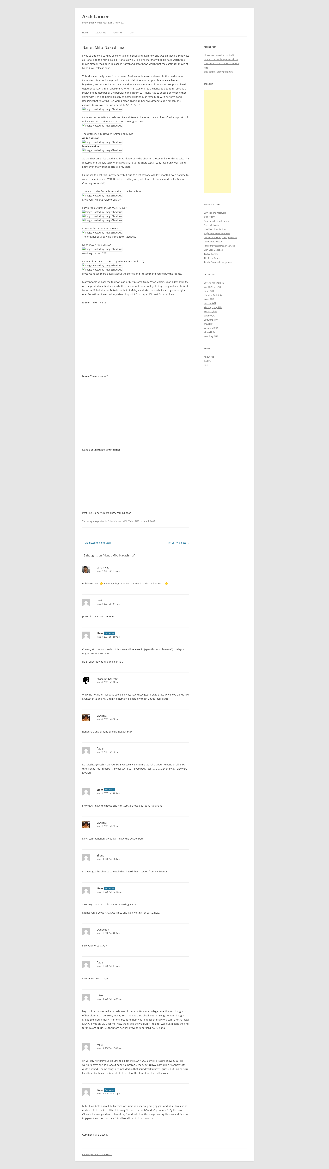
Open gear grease (213, 241)
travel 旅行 (209, 323)
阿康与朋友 (209, 216)
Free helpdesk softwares (216, 221)
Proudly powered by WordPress (97, 1154)
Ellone (100, 855)
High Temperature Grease (217, 233)
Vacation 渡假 (211, 327)
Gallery (117, 32)
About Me (100, 32)
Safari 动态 (209, 315)
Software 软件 (211, 319)
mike (100, 995)
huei (99, 600)
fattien (100, 748)
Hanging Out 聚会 (213, 295)
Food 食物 (209, 290)
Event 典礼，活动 (212, 286)
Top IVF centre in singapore (218, 262)
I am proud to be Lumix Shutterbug (222, 63)
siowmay (102, 715)
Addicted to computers (97, 542)
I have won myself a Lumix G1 (219, 55)
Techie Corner (211, 253)
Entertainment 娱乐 (117, 521)
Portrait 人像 (210, 311)
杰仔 (206, 67)
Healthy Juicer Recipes (215, 229)
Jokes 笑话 (209, 299)
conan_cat (103, 567)
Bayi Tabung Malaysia (215, 212)
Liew (100, 633)
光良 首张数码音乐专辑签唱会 (218, 71)
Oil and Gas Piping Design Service (220, 237)
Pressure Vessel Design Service (219, 245)
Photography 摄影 (213, 307)
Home (85, 32)
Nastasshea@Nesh (107, 678)
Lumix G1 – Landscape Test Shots (221, 59)
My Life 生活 (210, 303)
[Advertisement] (217, 141)
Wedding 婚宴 (211, 336)
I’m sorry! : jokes (178, 542)
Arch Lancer (95, 16)
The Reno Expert (212, 258)
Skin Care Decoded (213, 249)
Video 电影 (133, 521)
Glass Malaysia (211, 225)
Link (132, 32)
